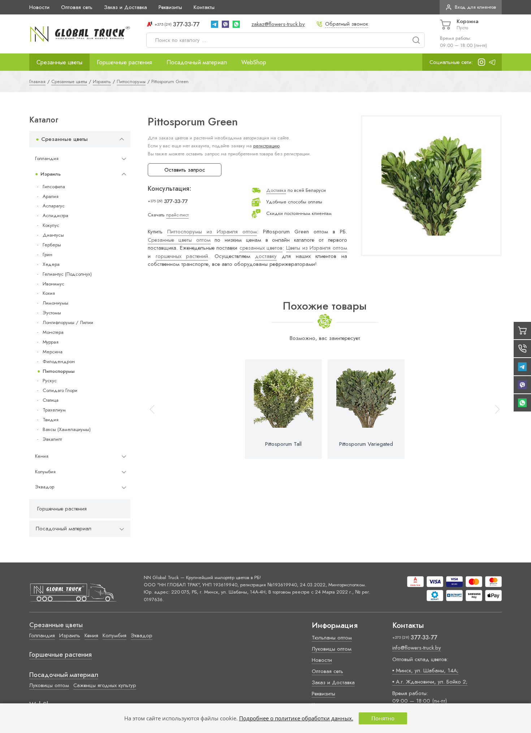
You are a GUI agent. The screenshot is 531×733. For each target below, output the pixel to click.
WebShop (253, 62)
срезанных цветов (261, 248)
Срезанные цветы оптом (179, 240)
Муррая (51, 342)
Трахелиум (54, 409)
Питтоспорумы (58, 371)
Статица (51, 400)
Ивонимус (53, 283)
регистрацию (266, 145)
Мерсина (52, 351)
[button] (494, 409)
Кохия (49, 293)
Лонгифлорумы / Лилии (68, 322)
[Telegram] (214, 24)
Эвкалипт (52, 439)
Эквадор (44, 486)
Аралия (51, 196)
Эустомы (52, 312)
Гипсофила (54, 186)
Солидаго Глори (60, 390)
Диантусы (53, 235)
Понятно (382, 718)
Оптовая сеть (76, 7)
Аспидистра (55, 215)
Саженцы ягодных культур (104, 685)
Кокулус (51, 225)
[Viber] (225, 24)
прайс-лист (177, 214)
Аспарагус (54, 205)
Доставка (276, 190)
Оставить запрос (184, 170)
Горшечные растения (124, 62)
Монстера (53, 332)
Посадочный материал (197, 62)
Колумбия (45, 471)
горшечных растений (182, 256)
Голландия (47, 158)
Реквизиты (170, 7)
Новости (39, 7)
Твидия (51, 419)
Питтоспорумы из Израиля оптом (212, 232)
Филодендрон (59, 361)
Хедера (51, 264)
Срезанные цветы (59, 62)
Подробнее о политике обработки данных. (296, 718)
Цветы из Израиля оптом (316, 248)
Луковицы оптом (49, 685)
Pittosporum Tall (283, 444)
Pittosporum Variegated (366, 444)
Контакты (204, 7)
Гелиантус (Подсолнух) (67, 274)
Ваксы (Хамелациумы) (67, 429)
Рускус (50, 380)
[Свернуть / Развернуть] (121, 139)
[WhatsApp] (236, 24)
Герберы (52, 244)
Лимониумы (55, 302)
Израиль (50, 174)
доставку (266, 256)
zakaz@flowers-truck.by (278, 24)
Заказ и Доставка (125, 7)
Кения (41, 456)
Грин (47, 254)
